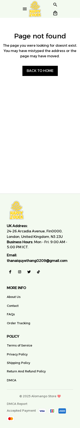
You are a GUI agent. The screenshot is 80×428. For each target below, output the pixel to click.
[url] (37, 261)
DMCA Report (17, 404)
